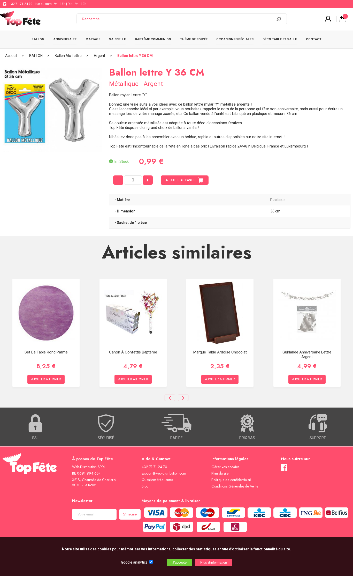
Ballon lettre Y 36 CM (135, 56)
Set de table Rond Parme (46, 352)
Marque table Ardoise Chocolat (220, 352)
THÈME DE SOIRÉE (194, 39)
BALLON (38, 39)
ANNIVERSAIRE (64, 39)
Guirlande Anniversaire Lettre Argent (306, 354)
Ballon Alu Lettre (68, 56)
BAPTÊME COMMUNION (153, 39)
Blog (145, 486)
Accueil (11, 56)
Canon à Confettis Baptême (133, 352)
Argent (99, 56)
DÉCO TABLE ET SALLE (280, 39)
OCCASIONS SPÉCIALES (235, 39)
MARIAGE (93, 39)
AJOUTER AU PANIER (181, 180)
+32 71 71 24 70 (20, 4)
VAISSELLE (117, 39)
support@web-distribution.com (164, 473)
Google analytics (134, 562)
